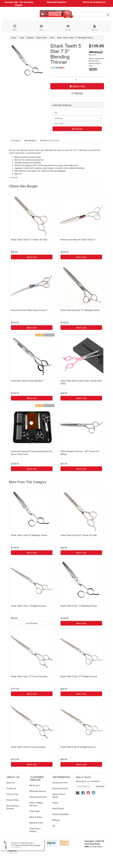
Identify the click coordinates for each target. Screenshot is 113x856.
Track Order (34, 811)
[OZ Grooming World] (56, 13)
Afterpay (56, 820)
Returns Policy (35, 817)
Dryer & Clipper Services (36, 804)
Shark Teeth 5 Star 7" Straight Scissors (28, 605)
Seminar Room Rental (58, 795)
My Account (34, 785)
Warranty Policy (36, 822)
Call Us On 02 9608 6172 (94, 2)
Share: (54, 67)
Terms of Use (12, 794)
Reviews (44, 140)
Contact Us (11, 788)
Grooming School (60, 788)
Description (16, 140)
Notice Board (58, 808)
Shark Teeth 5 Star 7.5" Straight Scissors (78, 676)
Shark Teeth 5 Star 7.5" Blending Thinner (75, 37)
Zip (53, 825)
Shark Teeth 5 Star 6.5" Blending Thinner (29, 535)
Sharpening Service (38, 796)
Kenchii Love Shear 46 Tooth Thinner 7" (78, 239)
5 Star (52, 37)
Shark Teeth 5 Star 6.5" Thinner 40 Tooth (29, 239)
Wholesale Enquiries (56, 2)
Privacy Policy (12, 799)
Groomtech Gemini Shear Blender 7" (27, 380)
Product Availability (60, 814)
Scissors (30, 37)
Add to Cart (78, 86)
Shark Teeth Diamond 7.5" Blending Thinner (80, 310)
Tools (21, 37)
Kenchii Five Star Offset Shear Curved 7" (29, 310)
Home (13, 37)
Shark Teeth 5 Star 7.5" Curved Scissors (29, 676)
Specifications (30, 140)
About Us (10, 782)
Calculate (78, 128)
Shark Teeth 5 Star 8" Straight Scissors (78, 746)
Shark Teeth (41, 37)
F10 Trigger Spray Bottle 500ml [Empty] (25, 845)
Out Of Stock (31, 623)
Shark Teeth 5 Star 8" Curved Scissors (28, 746)
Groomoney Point (60, 782)
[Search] (108, 14)
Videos (55, 802)
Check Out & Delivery (35, 830)
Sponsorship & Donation (12, 807)
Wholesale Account (37, 791)
